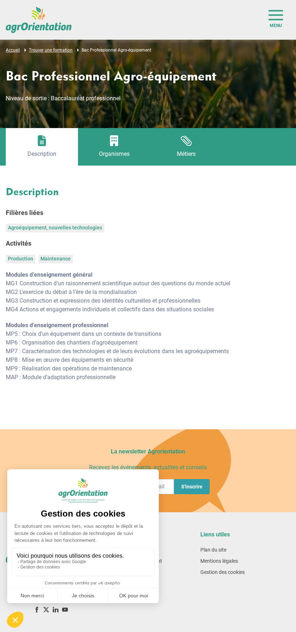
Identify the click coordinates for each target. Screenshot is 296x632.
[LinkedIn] (55, 609)
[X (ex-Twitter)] (46, 609)
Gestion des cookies (222, 572)
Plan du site (213, 550)
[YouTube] (65, 609)
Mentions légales (219, 561)
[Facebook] (37, 609)
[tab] (42, 147)
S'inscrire (192, 487)
